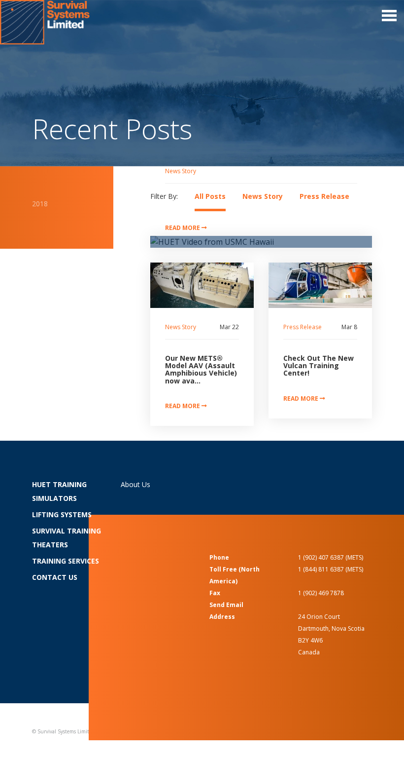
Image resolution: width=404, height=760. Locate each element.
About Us (135, 484)
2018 (40, 203)
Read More (183, 228)
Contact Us (54, 577)
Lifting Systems (62, 514)
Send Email (226, 605)
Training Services (65, 561)
